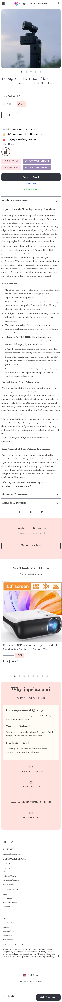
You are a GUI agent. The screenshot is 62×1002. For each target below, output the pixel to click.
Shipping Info (8, 868)
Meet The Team (10, 903)
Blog (5, 895)
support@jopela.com (12, 854)
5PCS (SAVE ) (11, 168)
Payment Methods (11, 880)
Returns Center (9, 876)
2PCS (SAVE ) (11, 161)
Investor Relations (11, 923)
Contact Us (8, 864)
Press (5, 911)
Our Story (7, 899)
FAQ (5, 872)
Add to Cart (48, 997)
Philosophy (8, 935)
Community (8, 939)
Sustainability (9, 931)
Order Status (8, 884)
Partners (6, 927)
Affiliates (7, 919)
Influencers (8, 915)
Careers (6, 907)
